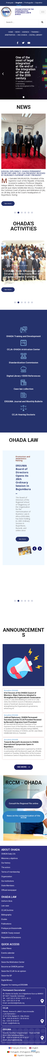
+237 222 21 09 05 (13, 998)
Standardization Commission (23, 362)
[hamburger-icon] (43, 12)
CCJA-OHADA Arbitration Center (23, 349)
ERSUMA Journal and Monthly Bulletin (23, 401)
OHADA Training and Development (23, 336)
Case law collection (23, 389)
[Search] (42, 22)
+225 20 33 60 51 (12, 1018)
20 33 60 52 (24, 1018)
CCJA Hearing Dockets (23, 414)
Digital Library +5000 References (23, 376)
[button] (3, 73)
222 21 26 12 (26, 998)
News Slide (9, 265)
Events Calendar (22, 265)
